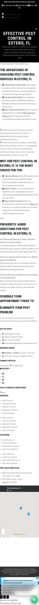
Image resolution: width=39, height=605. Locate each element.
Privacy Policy (24, 573)
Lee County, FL (8, 440)
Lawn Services (8, 413)
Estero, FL (34, 204)
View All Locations (10, 449)
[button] (19, 241)
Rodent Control (9, 407)
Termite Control (9, 404)
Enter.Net (25, 571)
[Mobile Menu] (36, 29)
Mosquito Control (9, 410)
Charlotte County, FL (11, 446)
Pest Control (7, 401)
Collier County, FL (9, 443)
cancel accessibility (10, 600)
